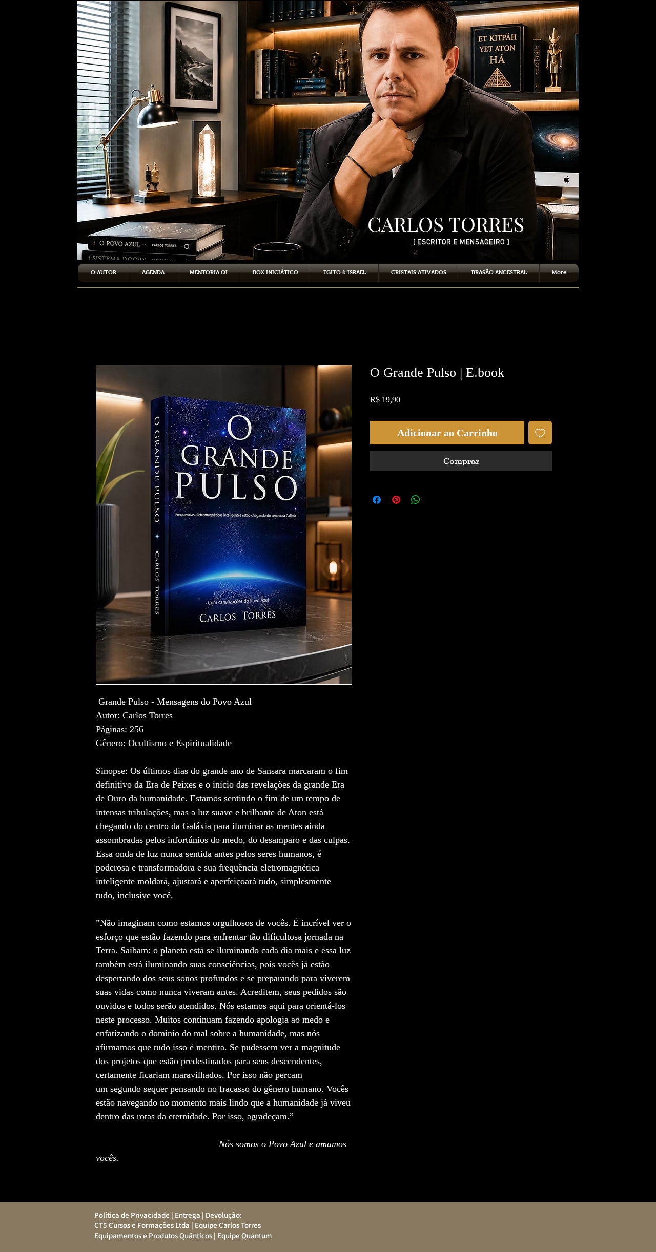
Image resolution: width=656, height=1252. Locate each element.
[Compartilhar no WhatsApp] (415, 500)
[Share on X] (435, 500)
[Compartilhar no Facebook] (377, 500)
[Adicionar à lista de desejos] (540, 432)
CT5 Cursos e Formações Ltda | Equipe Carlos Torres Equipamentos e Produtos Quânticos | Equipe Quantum (180, 1230)
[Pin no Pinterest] (396, 500)
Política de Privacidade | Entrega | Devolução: (165, 1215)
